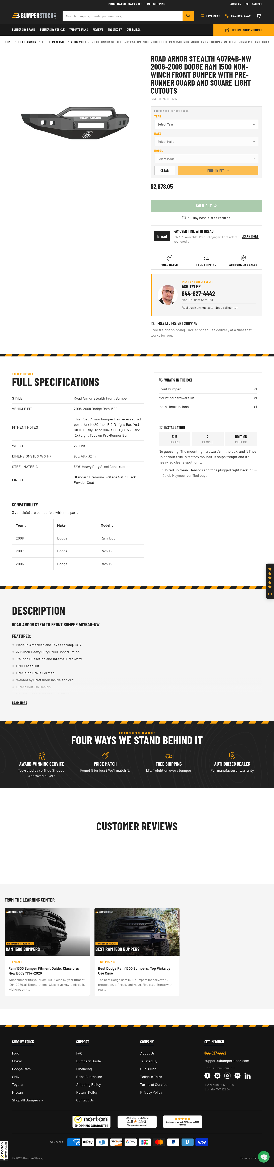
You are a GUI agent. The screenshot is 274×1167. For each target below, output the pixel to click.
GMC (15, 1076)
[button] (4, 1151)
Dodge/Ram (21, 1069)
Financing (84, 1069)
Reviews (98, 29)
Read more (19, 702)
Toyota (17, 1084)
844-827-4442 (198, 293)
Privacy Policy (151, 1092)
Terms (257, 1158)
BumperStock (32, 1158)
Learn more (250, 236)
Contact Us (85, 1100)
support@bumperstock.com (226, 1060)
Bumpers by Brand (23, 29)
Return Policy (86, 1092)
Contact (257, 3)
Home (8, 42)
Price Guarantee (89, 1076)
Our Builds (134, 29)
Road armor (27, 42)
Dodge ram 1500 (54, 42)
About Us (235, 3)
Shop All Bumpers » (27, 1100)
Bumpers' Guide (88, 1061)
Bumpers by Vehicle (52, 29)
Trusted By (115, 29)
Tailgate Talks (78, 29)
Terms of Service (153, 1084)
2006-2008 (78, 42)
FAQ (79, 1053)
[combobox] (123, 16)
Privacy (246, 1158)
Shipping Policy (88, 1084)
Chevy (17, 1061)
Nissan (17, 1092)
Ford (15, 1053)
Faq (246, 3)
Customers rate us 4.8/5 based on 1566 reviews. (182, 1123)
